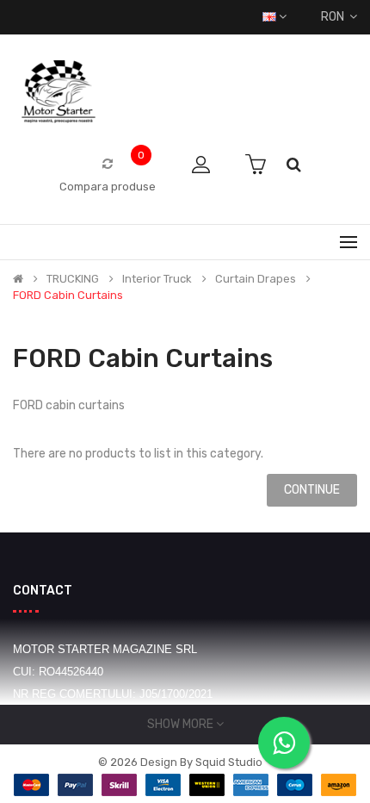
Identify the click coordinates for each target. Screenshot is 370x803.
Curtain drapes (255, 279)
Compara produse (107, 186)
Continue (312, 489)
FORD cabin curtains (68, 295)
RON (335, 16)
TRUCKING (72, 279)
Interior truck (157, 279)
